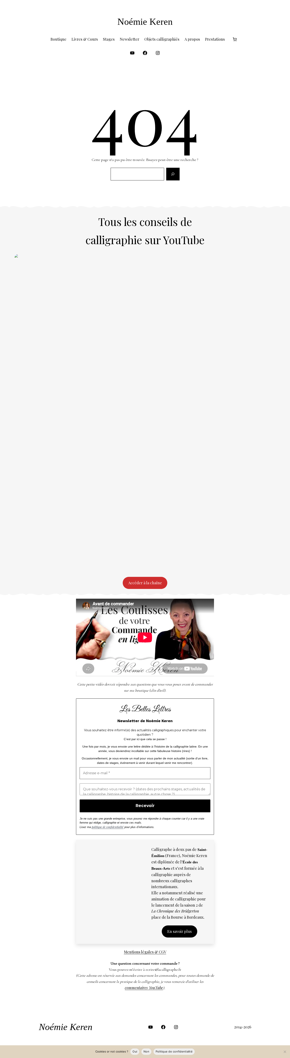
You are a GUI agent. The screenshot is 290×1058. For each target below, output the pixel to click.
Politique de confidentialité (174, 1051)
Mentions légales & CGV (145, 951)
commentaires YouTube (144, 987)
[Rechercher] (172, 174)
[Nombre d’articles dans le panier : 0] (234, 39)
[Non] (285, 1052)
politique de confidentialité (108, 827)
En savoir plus (179, 931)
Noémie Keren (145, 22)
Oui (134, 1051)
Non (146, 1051)
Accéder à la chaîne (145, 582)
